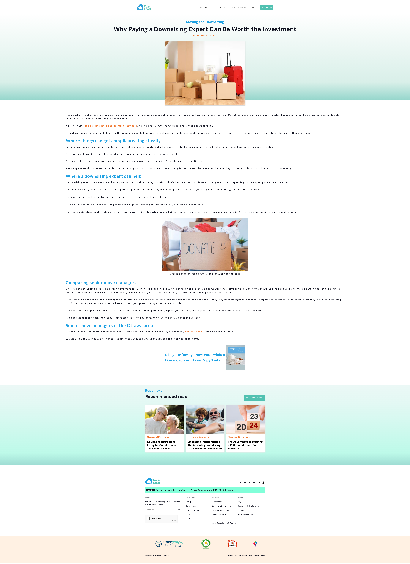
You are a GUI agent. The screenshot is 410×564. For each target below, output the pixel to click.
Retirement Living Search (222, 506)
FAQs (214, 519)
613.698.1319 (243, 555)
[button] (204, 7)
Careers (189, 514)
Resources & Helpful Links (248, 506)
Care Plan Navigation (220, 510)
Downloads (242, 519)
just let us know (194, 331)
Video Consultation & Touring (224, 523)
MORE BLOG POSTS (254, 398)
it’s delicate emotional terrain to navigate (111, 125)
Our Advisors (191, 506)
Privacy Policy (233, 555)
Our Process (217, 502)
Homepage (190, 502)
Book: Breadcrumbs (245, 514)
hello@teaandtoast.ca (257, 555)
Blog (239, 502)
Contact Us (267, 7)
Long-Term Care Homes (221, 514)
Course (241, 510)
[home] (146, 7)
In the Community (193, 510)
